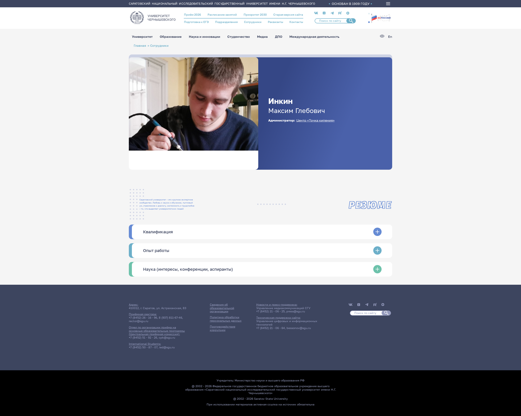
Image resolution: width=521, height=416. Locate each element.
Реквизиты (275, 22)
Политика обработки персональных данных (226, 318)
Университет (142, 37)
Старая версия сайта (288, 14)
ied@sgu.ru (167, 347)
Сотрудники (253, 22)
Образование (171, 37)
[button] (369, 13)
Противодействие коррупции (222, 328)
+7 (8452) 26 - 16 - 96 (143, 317)
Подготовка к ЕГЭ (196, 22)
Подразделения (226, 22)
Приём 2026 (192, 14)
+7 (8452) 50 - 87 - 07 (143, 347)
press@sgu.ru (295, 311)
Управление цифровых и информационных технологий (286, 322)
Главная (140, 45)
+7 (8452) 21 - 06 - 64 (270, 328)
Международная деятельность (314, 37)
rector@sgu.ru (138, 321)
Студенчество (238, 37)
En (390, 37)
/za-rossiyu (381, 18)
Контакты (296, 22)
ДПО (278, 37)
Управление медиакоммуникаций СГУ (283, 308)
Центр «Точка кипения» (315, 120)
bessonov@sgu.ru (299, 328)
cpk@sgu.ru (167, 337)
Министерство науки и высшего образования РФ (269, 380)
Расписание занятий (222, 14)
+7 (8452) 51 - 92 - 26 (143, 337)
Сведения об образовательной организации (222, 308)
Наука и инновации (204, 37)
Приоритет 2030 (255, 14)
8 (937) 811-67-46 (170, 317)
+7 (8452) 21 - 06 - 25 (270, 311)
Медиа (262, 37)
